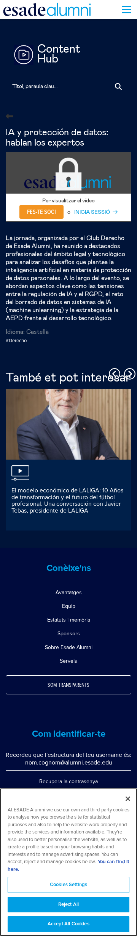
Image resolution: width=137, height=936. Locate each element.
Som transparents (68, 685)
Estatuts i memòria (68, 620)
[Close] (127, 798)
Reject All (68, 904)
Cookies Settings (68, 884)
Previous (113, 372)
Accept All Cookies (68, 924)
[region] (68, 862)
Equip (68, 606)
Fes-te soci (41, 212)
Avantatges (69, 592)
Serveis (68, 661)
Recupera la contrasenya (68, 781)
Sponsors (68, 633)
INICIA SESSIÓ (92, 212)
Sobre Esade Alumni (68, 647)
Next (128, 372)
